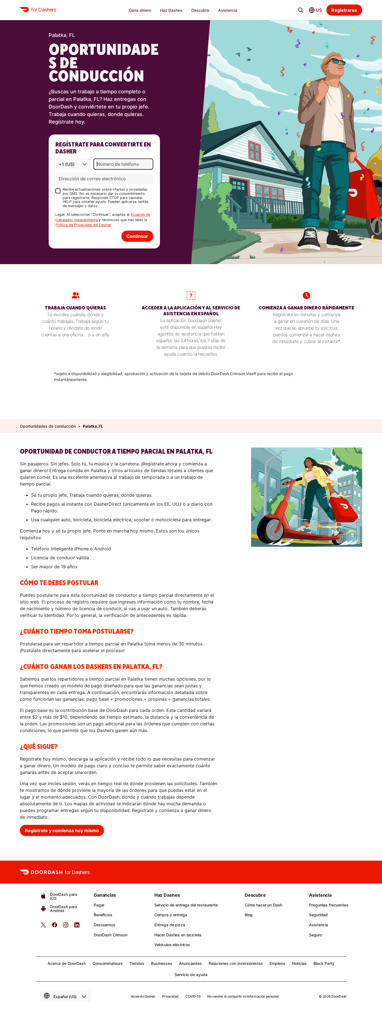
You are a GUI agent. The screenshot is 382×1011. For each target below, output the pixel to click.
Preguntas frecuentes (328, 905)
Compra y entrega (170, 914)
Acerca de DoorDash (67, 963)
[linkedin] (77, 926)
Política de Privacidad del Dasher (83, 225)
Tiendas (136, 963)
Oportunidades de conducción (48, 426)
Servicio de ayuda (191, 974)
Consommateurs (108, 963)
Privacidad (170, 996)
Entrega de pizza (169, 924)
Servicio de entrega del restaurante (186, 905)
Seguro (315, 934)
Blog (249, 914)
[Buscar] (300, 10)
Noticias (299, 963)
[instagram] (65, 926)
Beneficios (103, 914)
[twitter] (43, 926)
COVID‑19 (193, 996)
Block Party (323, 963)
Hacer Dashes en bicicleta (178, 934)
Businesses (161, 963)
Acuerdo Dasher (143, 996)
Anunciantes (190, 963)
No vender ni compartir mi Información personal (243, 996)
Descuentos (104, 924)
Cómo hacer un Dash (263, 905)
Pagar (99, 905)
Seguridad (318, 914)
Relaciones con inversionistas (236, 963)
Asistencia (318, 924)
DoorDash (338, 996)
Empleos (277, 963)
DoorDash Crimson (111, 934)
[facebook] (54, 926)
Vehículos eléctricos (172, 944)
